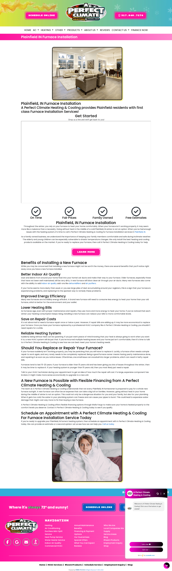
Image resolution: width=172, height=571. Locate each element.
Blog (106, 537)
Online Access (80, 570)
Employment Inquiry (113, 543)
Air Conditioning (52, 528)
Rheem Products (111, 540)
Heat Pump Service (54, 537)
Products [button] (73, 30)
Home (27, 30)
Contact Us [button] (119, 30)
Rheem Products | (74, 564)
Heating (48, 525)
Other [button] (59, 30)
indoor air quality (49, 283)
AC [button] (35, 30)
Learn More (86, 252)
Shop (106, 546)
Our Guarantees (81, 537)
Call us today (108, 424)
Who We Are (109, 525)
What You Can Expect (84, 543)
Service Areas (110, 534)
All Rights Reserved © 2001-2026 (94, 570)
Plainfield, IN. (140, 232)
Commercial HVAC (53, 546)
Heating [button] (46, 30)
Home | (43, 564)
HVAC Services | (56, 564)
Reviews (105, 30)
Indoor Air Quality (53, 543)
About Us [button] (90, 30)
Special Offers (81, 540)
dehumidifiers (75, 283)
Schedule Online (41, 15)
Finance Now (139, 30)
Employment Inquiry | (115, 564)
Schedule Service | (94, 564)
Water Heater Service (55, 540)
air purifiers (91, 283)
